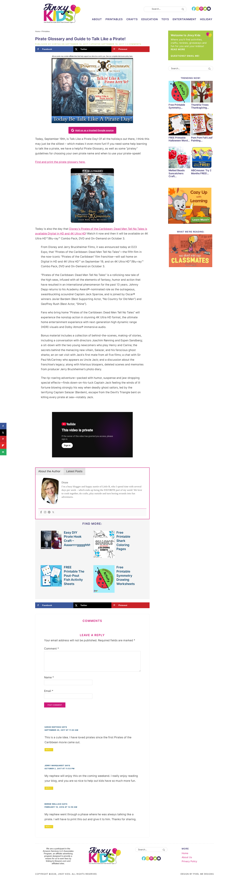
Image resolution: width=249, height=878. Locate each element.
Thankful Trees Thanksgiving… (200, 106)
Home (37, 31)
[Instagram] (45, 512)
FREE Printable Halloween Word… (179, 139)
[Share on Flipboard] (3, 445)
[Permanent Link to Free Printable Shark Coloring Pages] (104, 556)
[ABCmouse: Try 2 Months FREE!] (202, 158)
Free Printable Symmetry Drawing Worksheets (125, 575)
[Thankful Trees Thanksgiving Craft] (202, 92)
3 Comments (134, 44)
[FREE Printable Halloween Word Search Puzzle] (179, 125)
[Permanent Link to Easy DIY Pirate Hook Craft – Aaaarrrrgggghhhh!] (51, 547)
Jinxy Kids (62, 13)
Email (48, 691)
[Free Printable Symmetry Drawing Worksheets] (179, 92)
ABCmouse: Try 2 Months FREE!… (201, 172)
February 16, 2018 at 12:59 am (61, 807)
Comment (51, 648)
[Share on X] (3, 432)
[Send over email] (3, 452)
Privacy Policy (189, 861)
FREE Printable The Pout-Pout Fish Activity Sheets (74, 575)
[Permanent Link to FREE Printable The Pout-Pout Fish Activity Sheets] (51, 585)
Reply (49, 749)
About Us (187, 857)
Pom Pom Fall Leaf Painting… (201, 139)
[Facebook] (41, 512)
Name (49, 677)
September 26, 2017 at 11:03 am (61, 730)
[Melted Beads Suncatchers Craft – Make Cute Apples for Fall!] (179, 158)
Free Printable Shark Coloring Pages (123, 541)
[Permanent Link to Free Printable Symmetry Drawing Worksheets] (104, 591)
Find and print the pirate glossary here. (60, 162)
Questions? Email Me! (185, 55)
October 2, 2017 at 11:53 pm (59, 768)
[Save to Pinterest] (3, 439)
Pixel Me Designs (203, 874)
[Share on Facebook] (3, 426)
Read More (178, 49)
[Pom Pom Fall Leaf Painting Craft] (202, 125)
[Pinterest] (49, 512)
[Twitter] (53, 512)
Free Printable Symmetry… (177, 106)
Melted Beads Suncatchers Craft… (177, 173)
